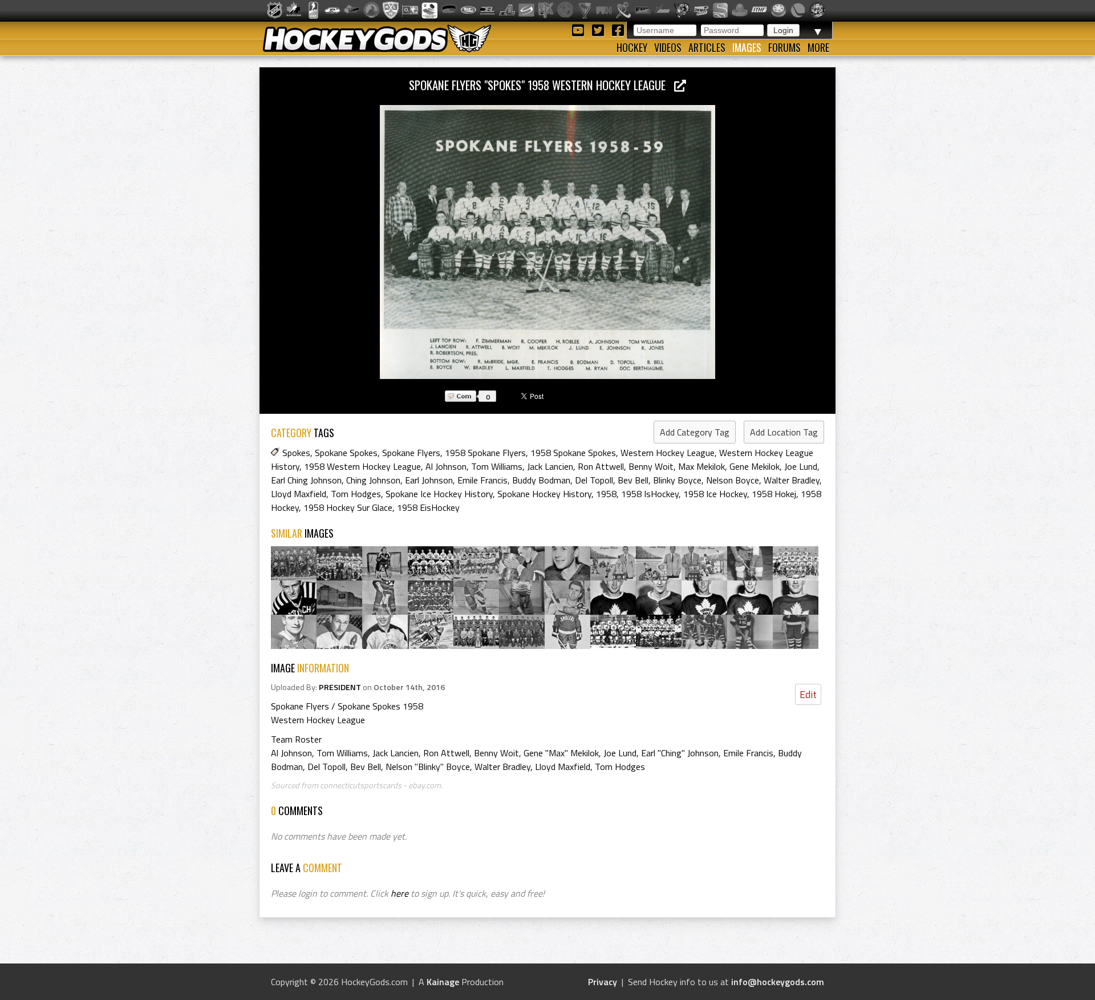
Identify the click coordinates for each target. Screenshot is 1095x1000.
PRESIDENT (340, 687)
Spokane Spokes (346, 452)
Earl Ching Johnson (306, 480)
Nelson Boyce (732, 480)
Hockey (632, 47)
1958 (606, 494)
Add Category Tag (694, 432)
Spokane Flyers (411, 452)
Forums (784, 47)
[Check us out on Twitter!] (600, 29)
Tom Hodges (356, 494)
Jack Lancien (550, 466)
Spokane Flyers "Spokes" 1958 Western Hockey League (541, 85)
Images (746, 47)
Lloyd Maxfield (298, 494)
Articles (706, 47)
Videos (668, 47)
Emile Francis (482, 480)
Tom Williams (496, 466)
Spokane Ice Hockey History (439, 494)
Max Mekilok (701, 466)
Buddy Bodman (541, 480)
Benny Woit (651, 466)
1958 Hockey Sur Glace (347, 507)
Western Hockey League (667, 452)
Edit (808, 694)
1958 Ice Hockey (715, 494)
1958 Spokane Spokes (573, 452)
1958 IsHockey (650, 494)
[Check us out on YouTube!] (580, 29)
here (399, 893)
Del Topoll (594, 480)
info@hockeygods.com (777, 982)
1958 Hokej (774, 494)
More (818, 47)
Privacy (602, 982)
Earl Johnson (429, 480)
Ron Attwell (601, 466)
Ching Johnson (373, 480)
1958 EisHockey (428, 507)
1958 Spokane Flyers (485, 452)
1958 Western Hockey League (362, 466)
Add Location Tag (784, 432)
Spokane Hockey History (544, 494)
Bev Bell (633, 480)
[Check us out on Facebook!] (617, 29)
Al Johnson (446, 466)
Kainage (443, 982)
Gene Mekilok (754, 466)
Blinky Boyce (677, 480)
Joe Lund (800, 466)
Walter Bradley (792, 480)
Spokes (296, 452)
